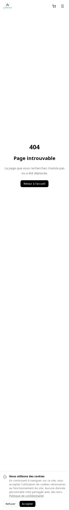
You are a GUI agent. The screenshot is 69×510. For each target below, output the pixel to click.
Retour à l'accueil (34, 183)
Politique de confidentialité (26, 496)
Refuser (11, 504)
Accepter (27, 504)
